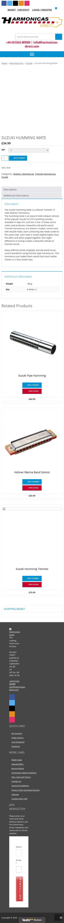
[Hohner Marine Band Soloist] (32, 440)
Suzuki (29, 63)
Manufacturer (17, 63)
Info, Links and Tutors (21, 777)
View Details (33, 391)
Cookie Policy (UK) (19, 798)
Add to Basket (19, 158)
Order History (17, 737)
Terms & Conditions (20, 785)
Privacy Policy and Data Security (25, 790)
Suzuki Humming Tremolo (32, 569)
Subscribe (20, 889)
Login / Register (42, 9)
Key (3, 149)
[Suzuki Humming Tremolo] (32, 536)
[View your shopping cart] (54, 10)
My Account (16, 733)
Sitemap (15, 794)
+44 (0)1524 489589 (18, 42)
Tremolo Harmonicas (45, 174)
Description (10, 189)
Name (19, 847)
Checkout (23, 9)
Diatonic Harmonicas (23, 174)
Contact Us (16, 781)
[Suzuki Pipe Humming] (32, 343)
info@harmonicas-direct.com (17, 688)
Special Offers (17, 764)
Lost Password (17, 742)
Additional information (16, 195)
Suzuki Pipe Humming (32, 375)
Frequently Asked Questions (23, 772)
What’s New (16, 759)
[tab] (31, 189)
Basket (12, 9)
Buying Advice (17, 768)
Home (4, 63)
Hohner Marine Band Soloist (32, 472)
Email (18, 861)
